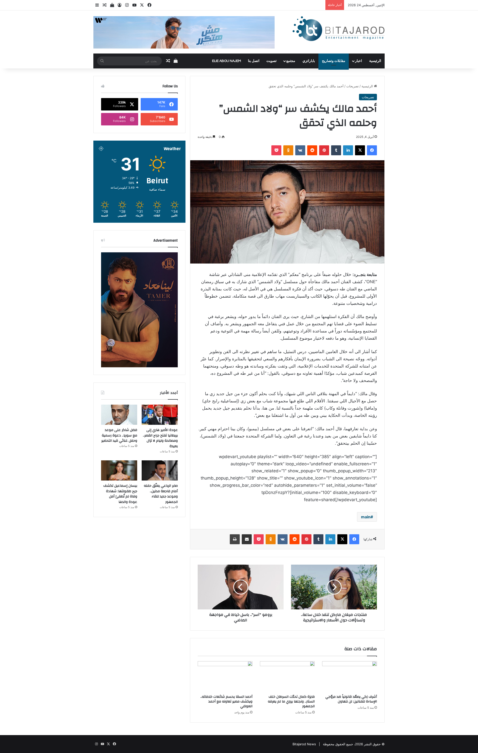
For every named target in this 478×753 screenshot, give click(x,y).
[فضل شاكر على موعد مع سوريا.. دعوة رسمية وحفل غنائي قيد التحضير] (119, 415)
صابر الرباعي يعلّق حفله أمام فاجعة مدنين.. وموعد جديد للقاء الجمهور (161, 494)
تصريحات (352, 86)
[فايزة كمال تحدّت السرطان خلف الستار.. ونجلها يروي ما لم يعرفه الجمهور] (287, 676)
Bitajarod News (304, 744)
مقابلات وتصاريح (333, 61)
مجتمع (290, 61)
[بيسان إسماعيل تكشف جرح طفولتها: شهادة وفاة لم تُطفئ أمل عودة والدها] (119, 470)
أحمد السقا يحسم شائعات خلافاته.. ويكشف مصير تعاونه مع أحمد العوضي (226, 701)
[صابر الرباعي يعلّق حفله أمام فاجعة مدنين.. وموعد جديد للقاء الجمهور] (160, 470)
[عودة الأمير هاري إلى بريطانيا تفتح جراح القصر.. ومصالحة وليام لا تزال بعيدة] (160, 415)
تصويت (271, 61)
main (365, 516)
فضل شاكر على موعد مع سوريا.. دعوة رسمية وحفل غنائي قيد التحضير (119, 435)
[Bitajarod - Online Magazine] (339, 30)
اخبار (358, 61)
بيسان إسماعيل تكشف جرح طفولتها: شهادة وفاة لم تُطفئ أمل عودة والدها (120, 494)
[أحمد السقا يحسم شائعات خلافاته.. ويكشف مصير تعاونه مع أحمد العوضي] (225, 676)
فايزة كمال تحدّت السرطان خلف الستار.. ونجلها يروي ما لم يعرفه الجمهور (291, 701)
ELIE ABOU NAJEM (226, 61)
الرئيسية (375, 61)
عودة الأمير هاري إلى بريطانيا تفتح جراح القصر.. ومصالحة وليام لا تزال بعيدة (160, 438)
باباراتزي (308, 61)
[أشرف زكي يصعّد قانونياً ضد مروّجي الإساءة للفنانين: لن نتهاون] (349, 676)
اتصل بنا (253, 61)
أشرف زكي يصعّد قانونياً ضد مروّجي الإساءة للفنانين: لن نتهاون (351, 699)
